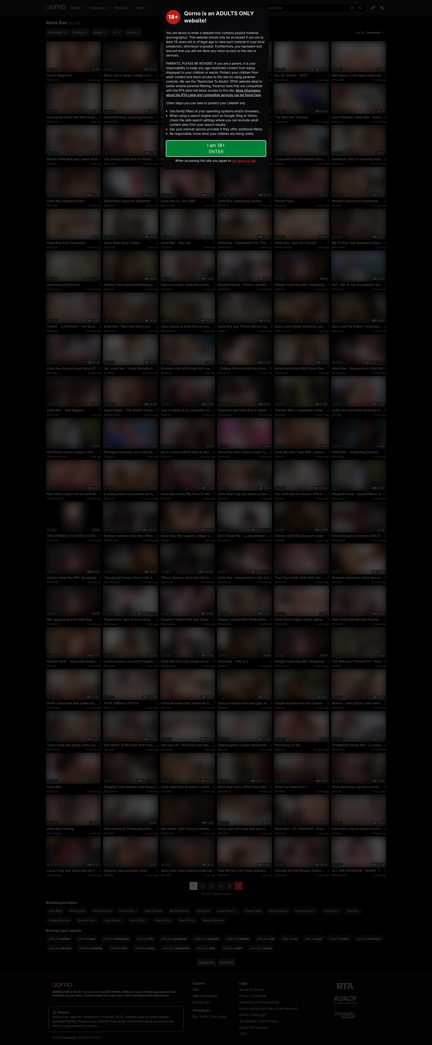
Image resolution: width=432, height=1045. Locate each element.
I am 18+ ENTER (216, 148)
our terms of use (244, 160)
